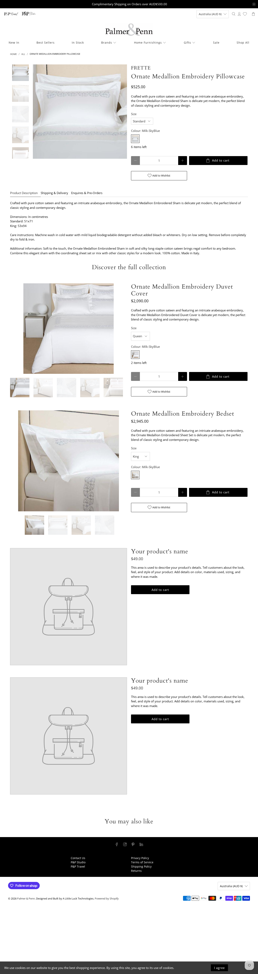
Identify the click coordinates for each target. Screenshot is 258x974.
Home (13, 54)
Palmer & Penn (26, 898)
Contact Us (78, 858)
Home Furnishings (148, 42)
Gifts (187, 42)
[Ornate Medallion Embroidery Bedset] (68, 460)
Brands (106, 42)
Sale (216, 42)
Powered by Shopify (107, 898)
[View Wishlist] (245, 14)
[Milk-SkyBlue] (135, 138)
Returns (136, 871)
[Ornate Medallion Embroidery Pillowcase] (80, 111)
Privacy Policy (140, 858)
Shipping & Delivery (54, 193)
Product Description (24, 193)
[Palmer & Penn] (129, 29)
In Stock (78, 42)
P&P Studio (78, 862)
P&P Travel (78, 866)
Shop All (243, 42)
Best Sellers (45, 42)
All (23, 54)
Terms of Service (142, 862)
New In (14, 42)
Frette (141, 68)
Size (133, 114)
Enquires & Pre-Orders (86, 193)
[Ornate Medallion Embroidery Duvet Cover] (68, 328)
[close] (254, 4)
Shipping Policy (141, 866)
